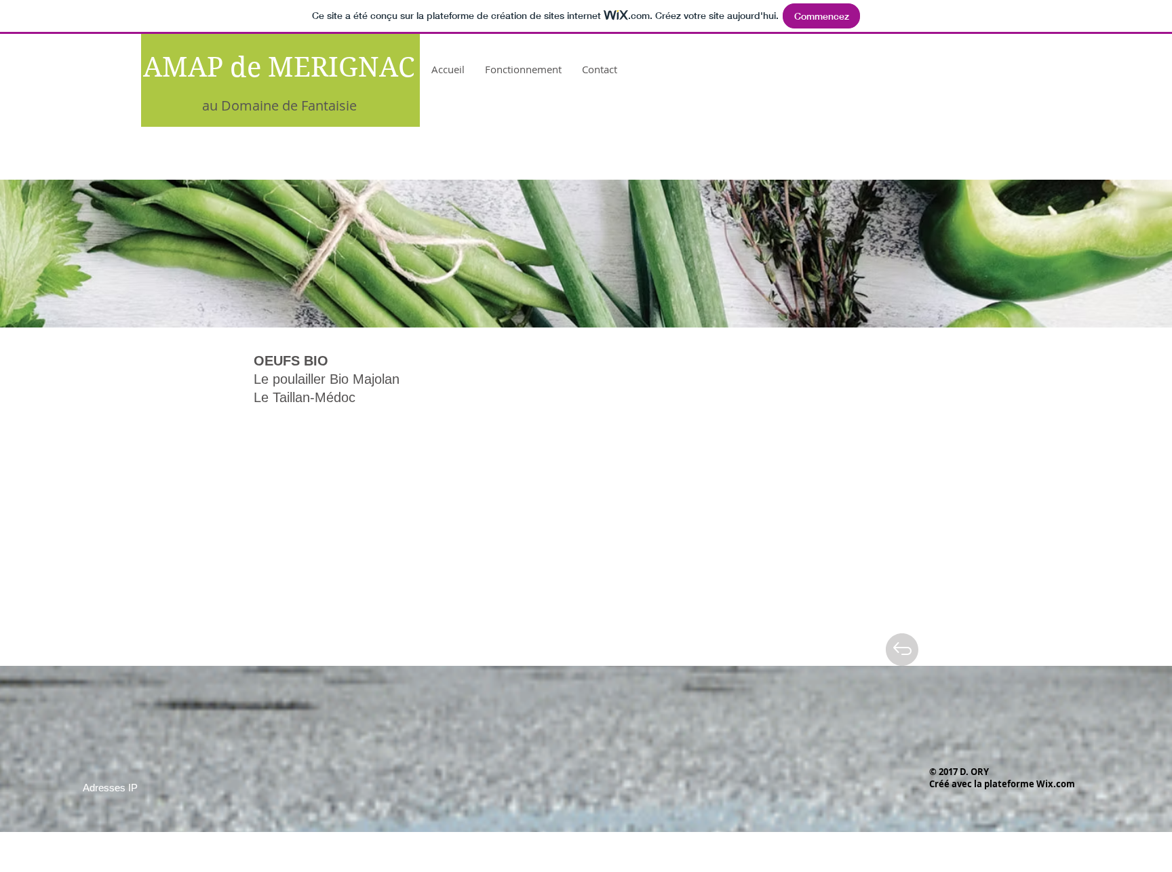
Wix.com (1055, 784)
